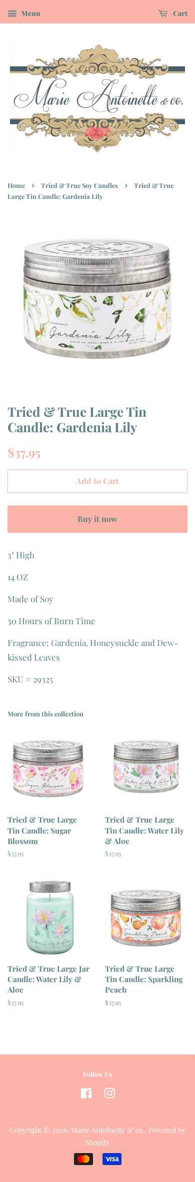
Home (16, 185)
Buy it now (98, 518)
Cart (180, 13)
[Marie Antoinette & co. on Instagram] (109, 1095)
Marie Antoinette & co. (107, 1130)
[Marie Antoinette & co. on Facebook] (86, 1095)
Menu (30, 13)
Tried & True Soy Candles (79, 185)
